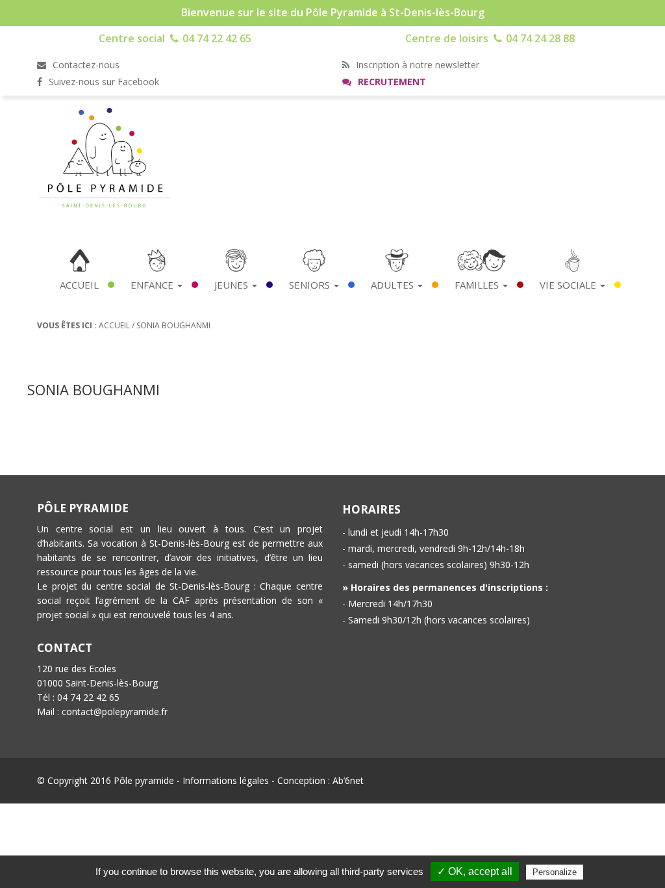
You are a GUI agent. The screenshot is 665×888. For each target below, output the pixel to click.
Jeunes (232, 284)
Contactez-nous (84, 65)
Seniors (310, 284)
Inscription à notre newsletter (416, 65)
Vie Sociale (569, 284)
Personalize (555, 872)
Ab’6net (348, 780)
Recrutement (390, 81)
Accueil (79, 284)
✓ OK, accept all (474, 871)
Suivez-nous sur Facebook (102, 81)
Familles (478, 284)
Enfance (153, 284)
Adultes (393, 284)
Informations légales (225, 780)
